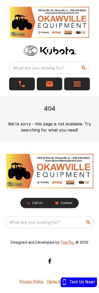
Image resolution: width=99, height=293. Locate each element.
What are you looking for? (38, 67)
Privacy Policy (31, 281)
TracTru (67, 242)
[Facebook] (49, 261)
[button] (22, 84)
